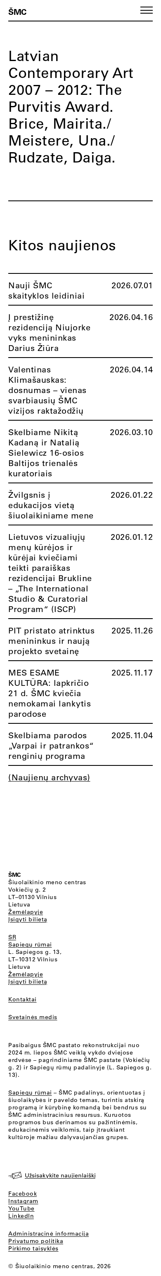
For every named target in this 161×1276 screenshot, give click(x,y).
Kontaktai (22, 999)
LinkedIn (21, 1215)
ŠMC (17, 11)
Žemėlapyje (25, 912)
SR (12, 937)
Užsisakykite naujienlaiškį (60, 1175)
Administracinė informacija (48, 1233)
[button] (146, 10)
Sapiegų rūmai (30, 944)
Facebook (22, 1193)
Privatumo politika (35, 1241)
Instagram (23, 1201)
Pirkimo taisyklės (33, 1248)
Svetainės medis (32, 1017)
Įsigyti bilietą (27, 919)
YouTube (21, 1208)
